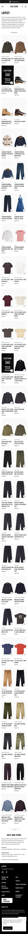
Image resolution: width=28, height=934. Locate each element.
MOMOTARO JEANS (19, 375)
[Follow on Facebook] (7, 872)
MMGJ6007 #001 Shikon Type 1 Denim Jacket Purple (19, 819)
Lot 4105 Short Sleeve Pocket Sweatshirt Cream (20, 314)
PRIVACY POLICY (19, 888)
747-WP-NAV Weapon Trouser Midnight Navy (19, 693)
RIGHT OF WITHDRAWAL (5, 887)
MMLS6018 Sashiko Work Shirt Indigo (19, 600)
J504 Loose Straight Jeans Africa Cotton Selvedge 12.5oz (7, 504)
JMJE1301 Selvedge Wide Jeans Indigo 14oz (20, 536)
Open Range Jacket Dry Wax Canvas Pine (8, 59)
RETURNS (4, 883)
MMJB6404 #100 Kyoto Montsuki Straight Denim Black (20, 787)
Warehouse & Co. (6, 87)
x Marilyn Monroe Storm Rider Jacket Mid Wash (7, 186)
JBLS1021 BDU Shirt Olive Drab (7, 442)
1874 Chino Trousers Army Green (19, 755)
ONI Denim (4, 689)
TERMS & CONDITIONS (21, 884)
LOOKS (3, 895)
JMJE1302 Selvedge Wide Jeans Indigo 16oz (8, 568)
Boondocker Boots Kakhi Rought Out (7, 122)
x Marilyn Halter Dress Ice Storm (18, 217)
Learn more (8, 928)
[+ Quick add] (11, 52)
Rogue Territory (5, 56)
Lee (2, 150)
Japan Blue (4, 407)
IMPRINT (18, 891)
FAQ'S (17, 877)
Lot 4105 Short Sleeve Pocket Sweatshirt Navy (7, 379)
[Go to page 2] (17, 829)
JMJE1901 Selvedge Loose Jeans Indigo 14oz (19, 569)
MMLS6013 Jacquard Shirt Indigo (7, 600)
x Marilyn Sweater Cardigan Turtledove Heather (7, 154)
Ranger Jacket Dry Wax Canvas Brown (19, 59)
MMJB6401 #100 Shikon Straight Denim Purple (8, 786)
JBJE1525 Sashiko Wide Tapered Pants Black (7, 473)
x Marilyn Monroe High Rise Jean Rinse (7, 217)
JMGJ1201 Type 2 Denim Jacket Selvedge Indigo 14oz (7, 411)
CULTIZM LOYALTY (6, 892)
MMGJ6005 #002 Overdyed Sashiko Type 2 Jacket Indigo (20, 379)
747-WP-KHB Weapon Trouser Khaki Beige (7, 692)
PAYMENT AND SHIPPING (5, 878)
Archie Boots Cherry (19, 121)
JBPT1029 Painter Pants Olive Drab (18, 473)
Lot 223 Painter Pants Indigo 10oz (7, 631)
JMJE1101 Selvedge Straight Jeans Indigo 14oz (7, 537)
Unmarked (16, 87)
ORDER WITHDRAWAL (6, 900)
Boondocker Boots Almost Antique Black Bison (20, 91)
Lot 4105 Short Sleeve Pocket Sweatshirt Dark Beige (20, 346)
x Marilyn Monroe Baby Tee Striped (19, 248)
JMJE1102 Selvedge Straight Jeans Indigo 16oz (20, 504)
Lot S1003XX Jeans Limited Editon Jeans (7, 90)
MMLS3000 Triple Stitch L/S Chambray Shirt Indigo (7, 819)
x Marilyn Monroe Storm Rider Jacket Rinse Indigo (19, 154)
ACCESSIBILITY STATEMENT (19, 896)
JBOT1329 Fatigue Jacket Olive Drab (19, 442)
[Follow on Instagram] (3, 872)
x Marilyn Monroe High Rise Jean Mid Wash (19, 186)
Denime (3, 628)
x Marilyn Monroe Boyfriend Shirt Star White (7, 249)
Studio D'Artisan (18, 721)
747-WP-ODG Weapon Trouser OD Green (7, 725)
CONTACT (18, 881)
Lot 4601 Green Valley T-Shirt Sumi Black (20, 631)
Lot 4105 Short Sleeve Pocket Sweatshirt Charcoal (7, 346)
